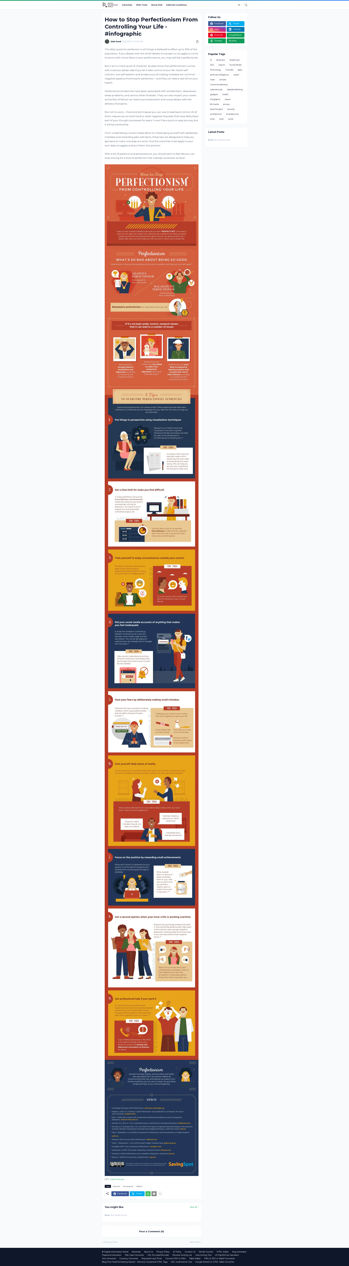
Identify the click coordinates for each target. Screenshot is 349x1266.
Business (220, 60)
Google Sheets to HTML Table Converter (214, 1262)
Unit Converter (109, 1258)
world (230, 119)
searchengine (216, 109)
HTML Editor (223, 1252)
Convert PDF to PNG (175, 1258)
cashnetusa (117, 1179)
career (236, 75)
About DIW (157, 5)
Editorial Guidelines (176, 5)
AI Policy (177, 1252)
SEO (212, 65)
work (221, 119)
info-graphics (128, 1186)
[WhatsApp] (148, 1193)
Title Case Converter (134, 1255)
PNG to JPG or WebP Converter (219, 1258)
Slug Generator (239, 1252)
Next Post (195, 1242)
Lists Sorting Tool (203, 1255)
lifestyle (139, 1186)
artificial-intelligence (219, 75)
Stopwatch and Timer (152, 1258)
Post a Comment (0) (151, 1231)
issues (228, 99)
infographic (215, 99)
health (225, 94)
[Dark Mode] (240, 5)
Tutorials (229, 70)
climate (222, 79)
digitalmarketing (235, 89)
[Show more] (160, 1193)
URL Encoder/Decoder (158, 1255)
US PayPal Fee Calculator (227, 1255)
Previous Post (110, 1242)
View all (193, 1207)
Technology (215, 70)
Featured (116, 1186)
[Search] (245, 5)
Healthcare (234, 60)
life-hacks (214, 104)
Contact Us (190, 1252)
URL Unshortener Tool (181, 1262)
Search (222, 65)
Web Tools (141, 5)
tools (212, 119)
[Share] (196, 41)
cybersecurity (216, 89)
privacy (226, 104)
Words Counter (206, 1252)
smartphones (232, 114)
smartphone (216, 114)
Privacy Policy (163, 1252)
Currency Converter (128, 1258)
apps (240, 70)
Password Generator (111, 1255)
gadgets (214, 94)
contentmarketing (219, 84)
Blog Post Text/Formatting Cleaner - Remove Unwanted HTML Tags (134, 1262)
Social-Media (235, 65)
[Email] (154, 1193)
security (231, 109)
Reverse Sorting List (182, 1255)
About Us (148, 1252)
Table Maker (195, 1258)
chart (212, 79)
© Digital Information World (115, 1252)
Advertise (127, 5)
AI (211, 60)
